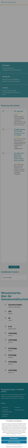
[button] (14, 441)
